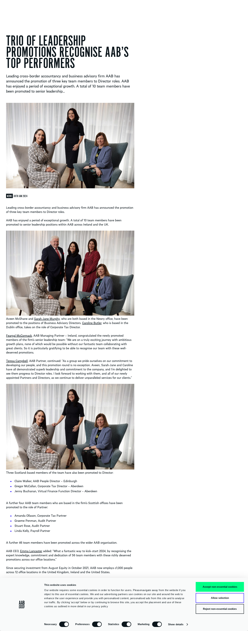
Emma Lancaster (31, 551)
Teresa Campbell (17, 360)
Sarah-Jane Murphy (47, 318)
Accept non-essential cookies (220, 586)
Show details (175, 624)
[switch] (97, 624)
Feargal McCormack (19, 335)
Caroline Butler (91, 322)
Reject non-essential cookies (220, 608)
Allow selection (220, 597)
